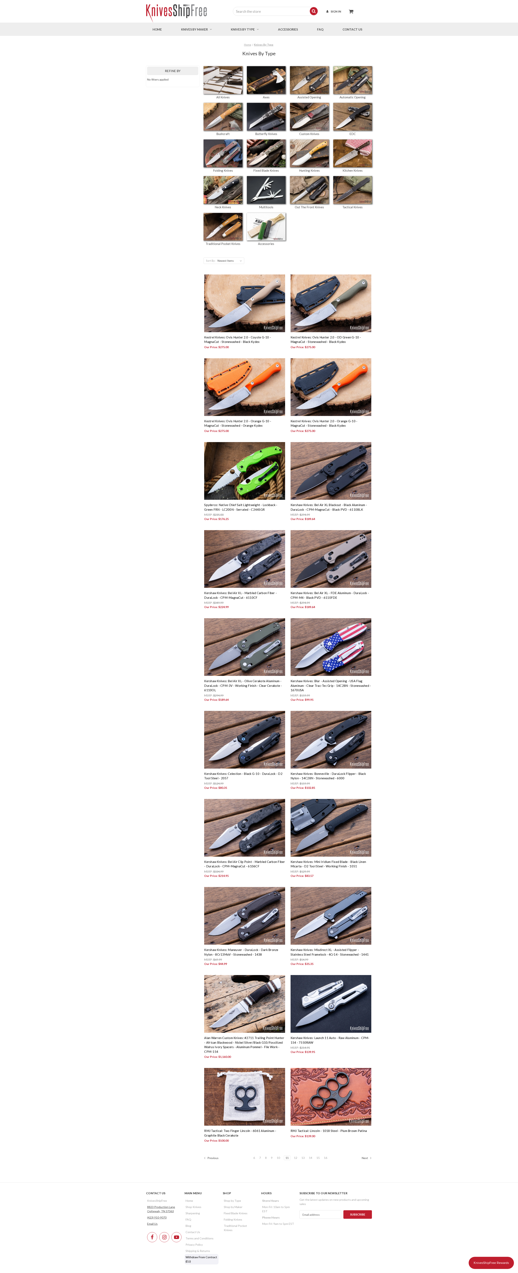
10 (278, 1157)
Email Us (152, 1223)
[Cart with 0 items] (350, 11)
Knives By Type (243, 29)
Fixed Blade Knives (235, 1213)
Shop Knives (193, 1207)
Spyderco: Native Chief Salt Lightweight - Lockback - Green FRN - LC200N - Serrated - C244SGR (240, 507)
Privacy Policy (194, 1244)
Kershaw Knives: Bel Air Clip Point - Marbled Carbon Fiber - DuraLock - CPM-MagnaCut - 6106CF (244, 864)
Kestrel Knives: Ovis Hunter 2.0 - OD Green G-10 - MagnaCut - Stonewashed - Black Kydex (326, 339)
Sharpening (193, 1213)
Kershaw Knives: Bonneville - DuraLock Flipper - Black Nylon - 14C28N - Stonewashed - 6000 (328, 776)
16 (325, 1157)
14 (310, 1157)
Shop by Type (232, 1200)
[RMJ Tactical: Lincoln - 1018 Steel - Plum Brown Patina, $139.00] (331, 1097)
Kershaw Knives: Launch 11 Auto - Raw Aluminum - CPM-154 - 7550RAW (330, 1040)
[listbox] (230, 261)
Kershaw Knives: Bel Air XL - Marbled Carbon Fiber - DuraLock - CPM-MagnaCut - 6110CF (240, 595)
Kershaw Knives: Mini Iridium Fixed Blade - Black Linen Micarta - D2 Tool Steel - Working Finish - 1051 (328, 864)
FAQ (320, 29)
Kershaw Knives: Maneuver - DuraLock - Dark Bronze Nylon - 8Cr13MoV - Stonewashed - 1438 (241, 952)
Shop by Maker (233, 1207)
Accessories (288, 29)
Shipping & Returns (198, 1251)
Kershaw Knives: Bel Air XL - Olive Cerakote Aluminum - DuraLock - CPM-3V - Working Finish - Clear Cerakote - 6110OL (243, 685)
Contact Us (193, 1232)
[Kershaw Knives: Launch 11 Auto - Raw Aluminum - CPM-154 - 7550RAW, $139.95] (331, 1004)
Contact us (352, 29)
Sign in (336, 11)
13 (303, 1157)
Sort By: (210, 260)
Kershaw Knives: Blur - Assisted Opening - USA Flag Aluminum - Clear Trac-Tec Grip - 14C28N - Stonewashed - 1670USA (331, 685)
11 (287, 1157)
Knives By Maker (194, 29)
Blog (188, 1225)
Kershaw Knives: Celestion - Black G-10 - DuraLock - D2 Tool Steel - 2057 (243, 776)
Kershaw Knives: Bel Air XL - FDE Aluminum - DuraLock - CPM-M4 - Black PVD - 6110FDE (330, 595)
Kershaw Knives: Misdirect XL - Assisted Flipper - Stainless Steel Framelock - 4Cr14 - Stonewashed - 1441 (330, 952)
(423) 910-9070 (157, 1217)
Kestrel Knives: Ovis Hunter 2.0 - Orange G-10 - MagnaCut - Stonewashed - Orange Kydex (237, 423)
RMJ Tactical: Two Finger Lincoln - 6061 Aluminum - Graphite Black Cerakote (240, 1133)
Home (157, 29)
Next (365, 1158)
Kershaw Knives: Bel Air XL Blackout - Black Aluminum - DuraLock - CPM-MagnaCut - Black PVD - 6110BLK (329, 507)
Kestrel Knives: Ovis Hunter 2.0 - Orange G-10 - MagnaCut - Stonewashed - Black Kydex (324, 423)
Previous (213, 1158)
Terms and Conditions (199, 1238)
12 (295, 1157)
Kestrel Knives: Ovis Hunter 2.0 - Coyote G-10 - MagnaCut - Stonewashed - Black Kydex (237, 339)
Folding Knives (233, 1219)
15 (318, 1157)
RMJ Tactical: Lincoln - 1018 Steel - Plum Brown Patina (329, 1131)
